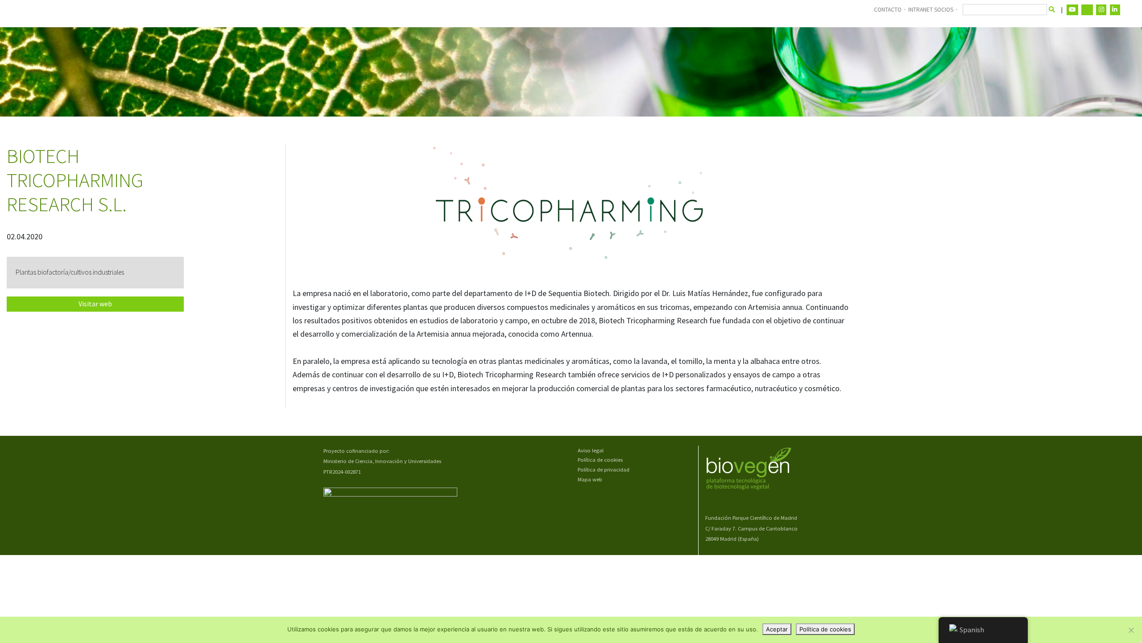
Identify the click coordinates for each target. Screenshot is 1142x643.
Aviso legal (591, 450)
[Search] (1052, 10)
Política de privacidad (603, 469)
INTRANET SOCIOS (930, 9)
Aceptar (777, 629)
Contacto (888, 9)
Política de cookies (600, 459)
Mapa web (590, 479)
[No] (1130, 630)
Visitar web (95, 304)
